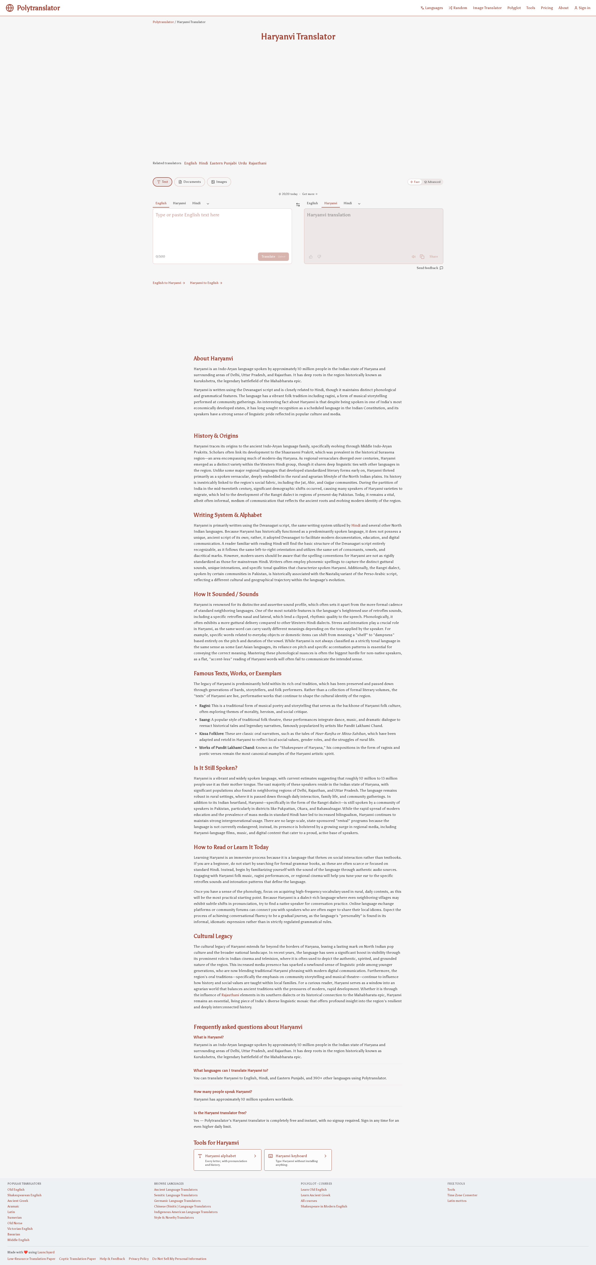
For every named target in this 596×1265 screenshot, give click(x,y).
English (190, 163)
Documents (192, 182)
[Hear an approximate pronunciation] (413, 256)
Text (165, 182)
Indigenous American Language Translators (186, 1212)
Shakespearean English (24, 1195)
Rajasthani (257, 163)
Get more (308, 194)
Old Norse (14, 1223)
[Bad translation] (319, 256)
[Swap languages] (298, 205)
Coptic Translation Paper (77, 1259)
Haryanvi (179, 203)
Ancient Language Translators (176, 1190)
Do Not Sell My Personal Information (179, 1259)
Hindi (203, 163)
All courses (309, 1201)
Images (221, 182)
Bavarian (13, 1234)
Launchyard (45, 1252)
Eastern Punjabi (223, 163)
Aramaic (13, 1206)
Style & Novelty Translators (174, 1218)
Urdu (242, 163)
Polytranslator (163, 22)
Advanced (434, 182)
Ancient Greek (17, 1201)
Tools (451, 1190)
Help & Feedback (112, 1259)
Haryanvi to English (204, 283)
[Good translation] (311, 256)
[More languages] (208, 204)
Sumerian (14, 1218)
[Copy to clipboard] (422, 256)
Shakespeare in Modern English (324, 1206)
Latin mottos (457, 1201)
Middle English (18, 1240)
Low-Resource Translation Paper (31, 1259)
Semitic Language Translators (176, 1195)
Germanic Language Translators (177, 1201)
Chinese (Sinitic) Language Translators (182, 1206)
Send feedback (427, 268)
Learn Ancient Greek (315, 1195)
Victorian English (20, 1229)
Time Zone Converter (462, 1195)
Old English (15, 1190)
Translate (273, 257)
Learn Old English (314, 1190)
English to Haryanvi (167, 283)
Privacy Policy (139, 1259)
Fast (417, 182)
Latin (11, 1212)
